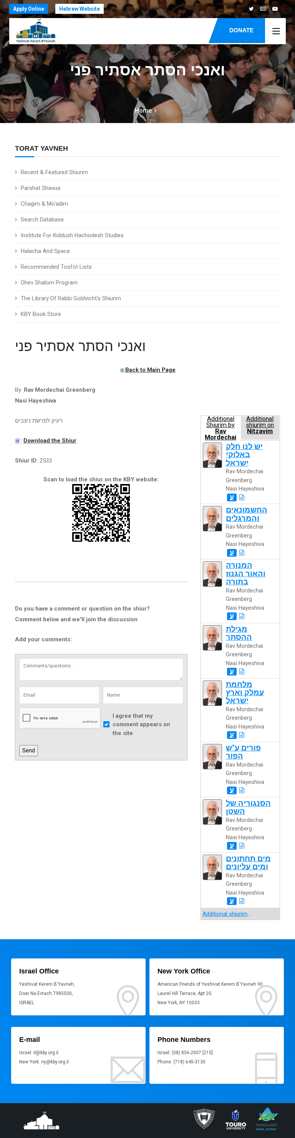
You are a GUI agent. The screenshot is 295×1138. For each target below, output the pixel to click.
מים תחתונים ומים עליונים (248, 862)
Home (143, 110)
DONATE (241, 30)
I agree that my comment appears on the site (141, 724)
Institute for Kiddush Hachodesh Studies (72, 235)
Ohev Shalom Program (49, 282)
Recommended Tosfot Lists (56, 266)
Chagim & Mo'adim (44, 203)
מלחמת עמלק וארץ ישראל (245, 692)
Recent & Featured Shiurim (54, 172)
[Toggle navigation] (276, 31)
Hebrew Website (79, 9)
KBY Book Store (41, 314)
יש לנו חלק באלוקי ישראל (244, 455)
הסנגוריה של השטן (248, 807)
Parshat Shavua (40, 188)
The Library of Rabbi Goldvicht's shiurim (71, 298)
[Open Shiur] (241, 497)
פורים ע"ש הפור (243, 752)
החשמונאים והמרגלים (246, 514)
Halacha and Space (45, 251)
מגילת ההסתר (239, 633)
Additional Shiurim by (220, 428)
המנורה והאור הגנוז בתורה (245, 573)
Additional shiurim (224, 913)
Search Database (42, 219)
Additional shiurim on (260, 425)
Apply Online (28, 9)
